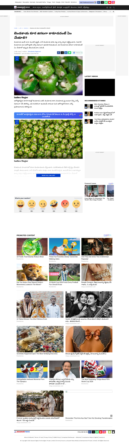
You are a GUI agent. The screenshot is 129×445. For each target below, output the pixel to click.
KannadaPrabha (41, 2)
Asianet (22, 431)
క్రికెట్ (54, 7)
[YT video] (109, 2)
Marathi (67, 2)
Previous (110, 11)
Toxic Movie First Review (30, 11)
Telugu (49, 2)
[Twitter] (102, 2)
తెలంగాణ (74, 7)
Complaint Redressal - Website (71, 437)
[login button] (107, 7)
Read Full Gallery (48, 175)
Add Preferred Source (87, 2)
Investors (102, 437)
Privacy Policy (48, 437)
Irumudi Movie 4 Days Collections (77, 11)
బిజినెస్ (80, 7)
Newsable (26, 2)
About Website (28, 437)
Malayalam (18, 2)
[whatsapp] (106, 2)
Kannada (32, 2)
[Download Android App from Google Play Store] (109, 432)
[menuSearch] (114, 7)
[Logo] (22, 7)
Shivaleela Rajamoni (34, 51)
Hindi (62, 2)
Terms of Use (39, 437)
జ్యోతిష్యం (86, 7)
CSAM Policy (56, 437)
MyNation (74, 2)
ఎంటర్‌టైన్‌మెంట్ (47, 7)
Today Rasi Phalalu (60, 11)
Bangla (58, 2)
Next (113, 11)
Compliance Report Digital (90, 437)
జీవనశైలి (59, 7)
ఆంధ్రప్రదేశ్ (66, 7)
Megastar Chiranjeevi (95, 11)
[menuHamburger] (110, 8)
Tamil (53, 2)
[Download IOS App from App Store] (113, 432)
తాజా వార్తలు (37, 7)
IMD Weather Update (46, 11)
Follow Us (79, 52)
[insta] (113, 2)
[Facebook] (98, 2)
